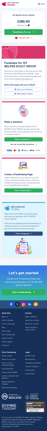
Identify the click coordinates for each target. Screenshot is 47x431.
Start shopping (22, 234)
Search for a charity (32, 320)
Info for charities (7, 320)
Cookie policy (30, 373)
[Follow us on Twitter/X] (17, 305)
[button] (29, 25)
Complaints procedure (33, 363)
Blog (3, 327)
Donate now (24, 38)
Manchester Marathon (9, 387)
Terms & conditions (32, 366)
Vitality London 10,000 (9, 372)
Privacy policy (30, 370)
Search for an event (9, 359)
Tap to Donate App (8, 334)
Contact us (5, 345)
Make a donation (22, 139)
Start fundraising (22, 190)
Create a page (7, 356)
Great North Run (7, 369)
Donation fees (30, 356)
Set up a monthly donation (22, 144)
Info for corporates (8, 324)
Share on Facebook (25, 89)
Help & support (7, 342)
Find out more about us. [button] (23, 79)
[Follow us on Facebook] (11, 305)
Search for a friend (31, 324)
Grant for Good (7, 338)
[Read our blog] (36, 305)
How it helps (6, 331)
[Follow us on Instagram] (23, 305)
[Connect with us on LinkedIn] (29, 305)
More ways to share (25, 94)
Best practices (30, 359)
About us (5, 317)
